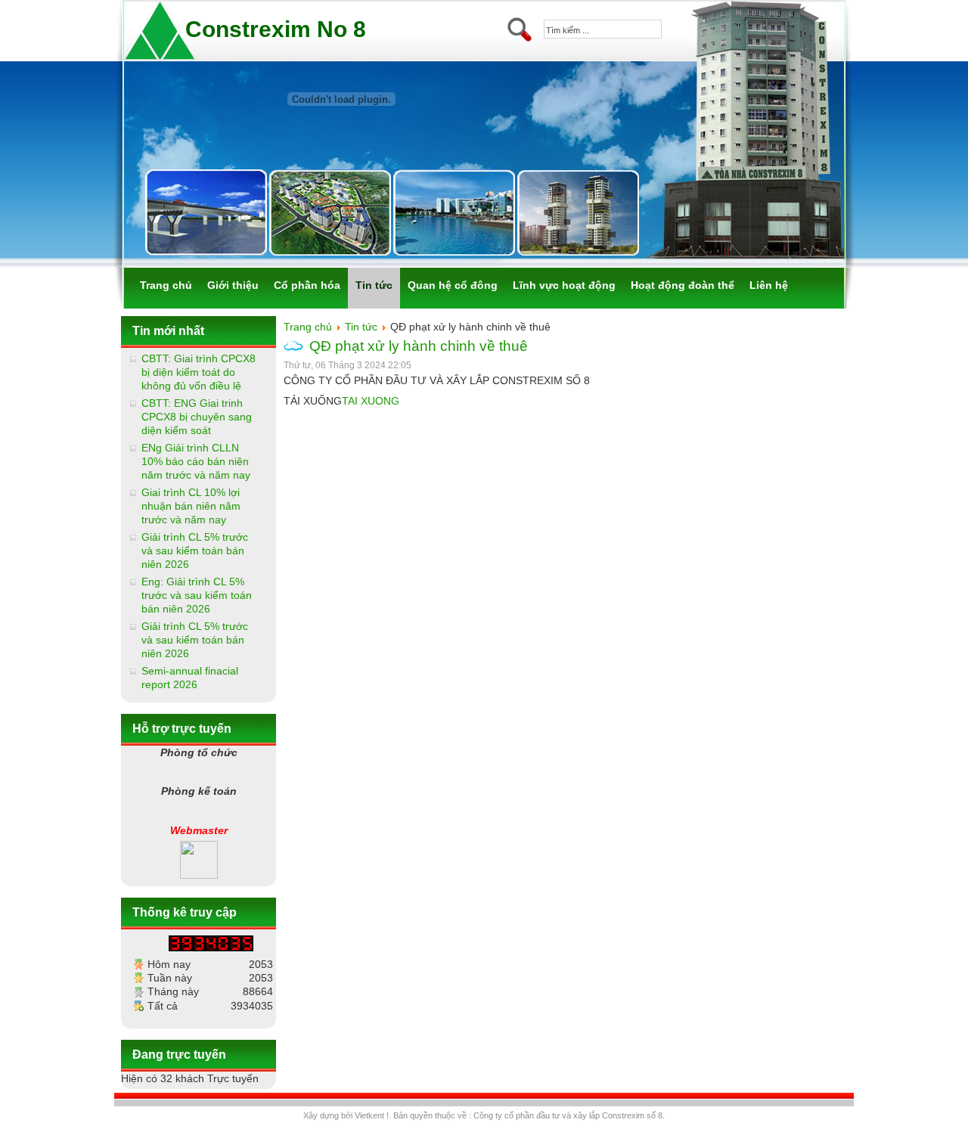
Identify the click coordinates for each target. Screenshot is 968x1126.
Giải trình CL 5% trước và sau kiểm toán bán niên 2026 (194, 550)
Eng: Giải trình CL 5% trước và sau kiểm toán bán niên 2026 (196, 595)
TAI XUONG (370, 401)
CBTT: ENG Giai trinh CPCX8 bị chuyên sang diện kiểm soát (196, 416)
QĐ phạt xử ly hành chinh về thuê (418, 346)
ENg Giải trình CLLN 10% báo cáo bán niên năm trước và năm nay (195, 461)
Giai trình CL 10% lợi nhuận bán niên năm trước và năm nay (190, 506)
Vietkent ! (372, 1115)
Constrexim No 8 (275, 29)
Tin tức (361, 327)
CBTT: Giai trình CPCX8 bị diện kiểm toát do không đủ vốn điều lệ (198, 372)
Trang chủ (308, 327)
